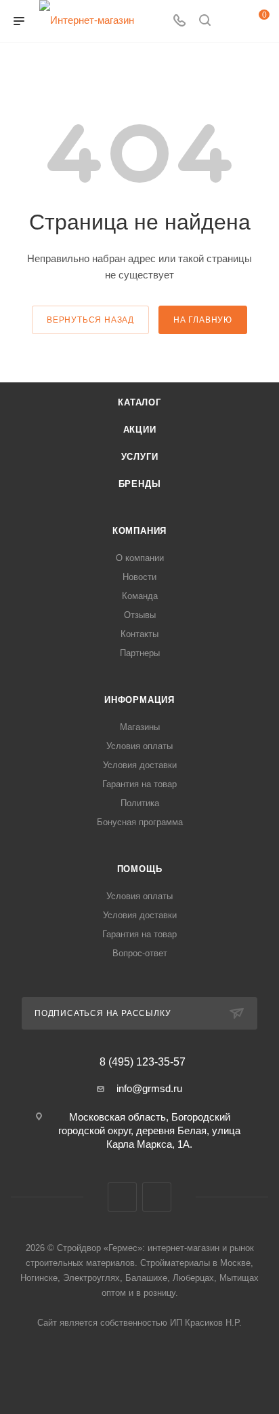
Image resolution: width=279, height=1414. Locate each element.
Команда (140, 596)
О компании (140, 558)
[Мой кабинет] (230, 21)
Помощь (140, 869)
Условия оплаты (139, 746)
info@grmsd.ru (149, 1088)
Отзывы (140, 615)
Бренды (140, 484)
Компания (139, 531)
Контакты (139, 634)
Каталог (139, 402)
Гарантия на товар (139, 784)
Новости (139, 577)
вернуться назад (90, 320)
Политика (140, 803)
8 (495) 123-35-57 (143, 1062)
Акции (139, 429)
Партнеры (140, 653)
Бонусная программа (140, 822)
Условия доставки (140, 765)
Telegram (156, 1197)
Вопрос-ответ (139, 953)
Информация (139, 700)
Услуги (139, 457)
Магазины (140, 727)
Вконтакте (122, 1197)
